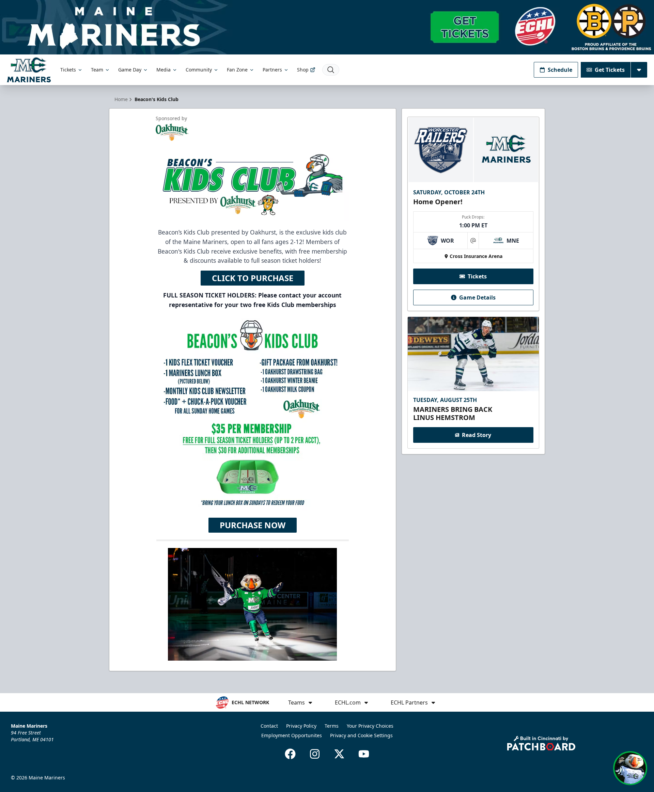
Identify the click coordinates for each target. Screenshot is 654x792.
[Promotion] (327, 27)
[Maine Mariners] (29, 69)
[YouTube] (363, 753)
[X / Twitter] (339, 753)
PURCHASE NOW (252, 525)
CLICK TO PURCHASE (252, 278)
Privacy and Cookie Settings (361, 735)
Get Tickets (610, 70)
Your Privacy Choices (370, 726)
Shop (303, 69)
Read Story (476, 435)
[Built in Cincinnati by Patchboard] (541, 743)
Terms (332, 726)
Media (163, 69)
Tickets (68, 69)
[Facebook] (290, 753)
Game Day (129, 69)
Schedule (560, 70)
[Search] (330, 70)
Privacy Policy (301, 726)
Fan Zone (237, 69)
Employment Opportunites (291, 735)
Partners (272, 69)
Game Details (477, 297)
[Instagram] (314, 753)
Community (199, 69)
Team (97, 69)
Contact (269, 726)
